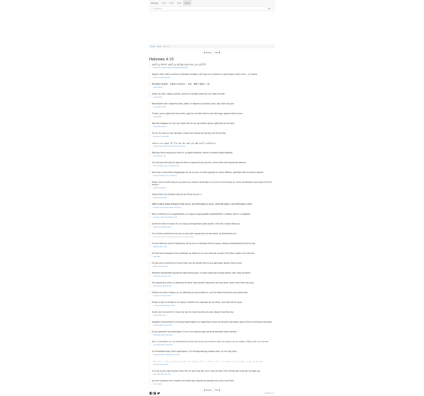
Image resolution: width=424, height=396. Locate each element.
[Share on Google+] (154, 394)
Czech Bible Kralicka (159, 107)
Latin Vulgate (157, 384)
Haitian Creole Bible (159, 188)
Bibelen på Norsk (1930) (160, 266)
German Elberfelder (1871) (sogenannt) (165, 175)
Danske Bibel (157, 117)
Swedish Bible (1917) (159, 315)
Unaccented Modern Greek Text (162, 345)
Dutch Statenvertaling (159, 126)
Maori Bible (156, 256)
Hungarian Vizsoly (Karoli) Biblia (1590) (165, 217)
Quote (159, 46)
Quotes (187, 3)
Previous (208, 52)
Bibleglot (154, 2)
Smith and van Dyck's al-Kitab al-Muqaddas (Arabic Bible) (170, 67)
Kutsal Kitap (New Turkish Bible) (163, 335)
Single (179, 3)
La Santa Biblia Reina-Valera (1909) (164, 305)
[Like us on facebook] (151, 394)
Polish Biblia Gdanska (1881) (162, 276)
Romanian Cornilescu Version (162, 295)
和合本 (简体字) (158, 87)
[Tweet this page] (158, 394)
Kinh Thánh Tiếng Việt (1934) (162, 374)
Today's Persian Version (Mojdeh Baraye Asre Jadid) (169, 146)
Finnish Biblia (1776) (159, 156)
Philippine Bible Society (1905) (162, 325)
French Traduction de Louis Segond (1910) (166, 166)
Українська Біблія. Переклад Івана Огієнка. (166, 354)
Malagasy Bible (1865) (160, 246)
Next (217, 52)
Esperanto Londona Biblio (161, 136)
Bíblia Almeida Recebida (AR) (162, 286)
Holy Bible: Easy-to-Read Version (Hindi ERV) (167, 207)
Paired (171, 3)
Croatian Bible (157, 97)
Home (164, 3)
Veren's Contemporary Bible (161, 77)
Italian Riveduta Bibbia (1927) (162, 227)
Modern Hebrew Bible (160, 197)
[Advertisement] (212, 28)
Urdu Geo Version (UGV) (160, 364)
